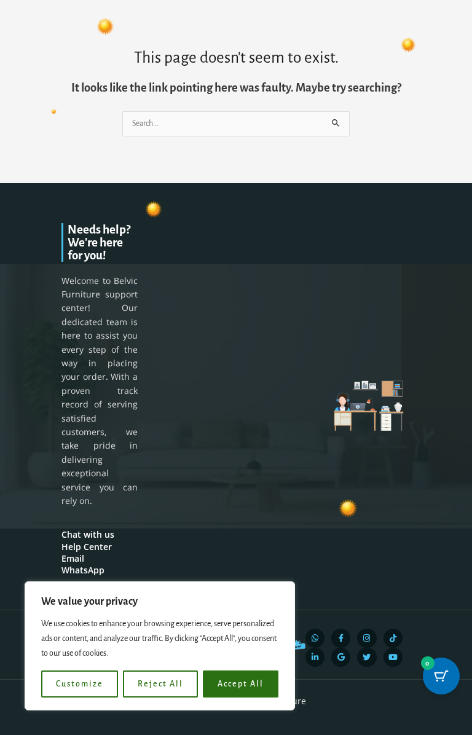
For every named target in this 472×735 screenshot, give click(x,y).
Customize (79, 684)
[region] (160, 645)
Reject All (160, 684)
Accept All (241, 684)
